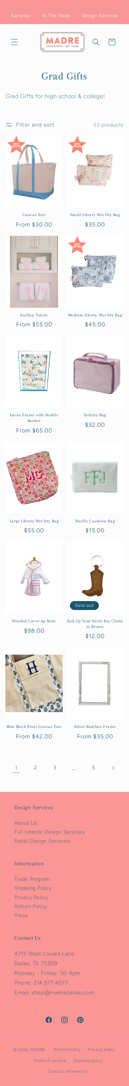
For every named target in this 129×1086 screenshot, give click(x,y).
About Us (25, 823)
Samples (20, 15)
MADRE (38, 1050)
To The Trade (56, 15)
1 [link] (16, 768)
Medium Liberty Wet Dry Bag (95, 315)
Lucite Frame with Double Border (34, 418)
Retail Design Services (42, 841)
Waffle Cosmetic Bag (95, 521)
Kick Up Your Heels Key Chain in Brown (95, 624)
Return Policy (30, 906)
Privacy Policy (31, 897)
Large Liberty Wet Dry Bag (34, 521)
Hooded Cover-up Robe (34, 621)
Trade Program (32, 879)
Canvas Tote (34, 214)
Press (21, 915)
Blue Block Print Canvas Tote (34, 726)
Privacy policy (101, 1049)
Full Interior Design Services (49, 832)
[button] (14, 42)
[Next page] (113, 768)
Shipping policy (88, 1060)
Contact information (68, 1071)
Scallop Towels (34, 315)
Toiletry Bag (95, 415)
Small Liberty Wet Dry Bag (95, 214)
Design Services (100, 15)
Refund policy (67, 1049)
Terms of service (49, 1060)
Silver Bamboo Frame (95, 726)
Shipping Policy (33, 888)
